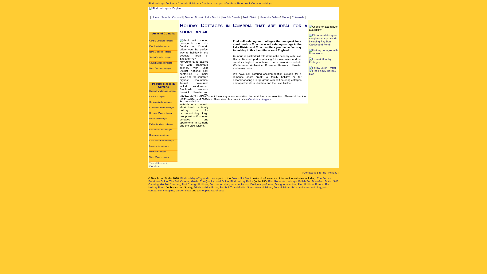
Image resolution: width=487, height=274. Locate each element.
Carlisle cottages (157, 96)
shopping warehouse (211, 190)
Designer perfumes (261, 184)
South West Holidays (259, 187)
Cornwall (177, 17)
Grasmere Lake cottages (161, 129)
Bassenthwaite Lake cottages (163, 91)
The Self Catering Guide (183, 181)
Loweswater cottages (159, 146)
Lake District (212, 17)
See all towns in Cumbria (158, 165)
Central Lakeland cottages (161, 41)
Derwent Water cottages (160, 113)
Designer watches (285, 184)
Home (155, 17)
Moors (286, 17)
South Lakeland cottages (160, 63)
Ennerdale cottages (158, 118)
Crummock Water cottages (161, 107)
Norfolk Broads (231, 17)
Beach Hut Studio (242, 178)
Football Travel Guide (233, 187)
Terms (322, 172)
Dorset (199, 17)
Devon (189, 17)
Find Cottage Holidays (195, 184)
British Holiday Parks (205, 187)
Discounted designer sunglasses (229, 184)
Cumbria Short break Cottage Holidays (248, 3)
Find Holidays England (161, 3)
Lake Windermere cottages (161, 140)
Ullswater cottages (157, 152)
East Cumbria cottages (159, 46)
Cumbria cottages (212, 3)
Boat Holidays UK (284, 187)
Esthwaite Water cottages (161, 124)
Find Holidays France (311, 184)
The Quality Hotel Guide (214, 181)
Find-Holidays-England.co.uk (197, 178)
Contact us (309, 172)
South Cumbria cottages (160, 57)
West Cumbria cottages (160, 68)
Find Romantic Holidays (282, 181)
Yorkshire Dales (269, 17)
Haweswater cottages (159, 135)
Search (165, 17)
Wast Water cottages (159, 157)
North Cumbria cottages (160, 52)
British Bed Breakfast (310, 181)
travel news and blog (308, 187)
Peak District (250, 17)
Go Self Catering (170, 184)
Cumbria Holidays (188, 3)
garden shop (183, 190)
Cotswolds (298, 17)
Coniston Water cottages (160, 102)
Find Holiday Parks (241, 181)
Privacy (332, 172)
